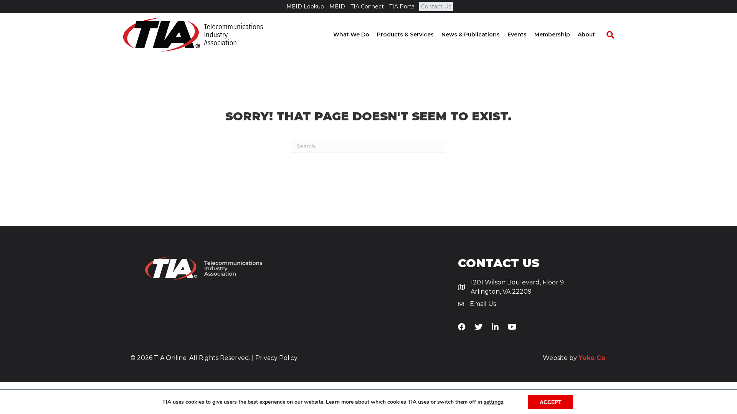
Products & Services (405, 34)
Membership (552, 34)
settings (493, 402)
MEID (337, 6)
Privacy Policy (276, 357)
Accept (551, 402)
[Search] (606, 35)
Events (517, 34)
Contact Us (436, 6)
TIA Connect (367, 6)
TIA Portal (402, 6)
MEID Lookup (305, 6)
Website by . (574, 357)
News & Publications (470, 34)
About (586, 34)
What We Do (351, 34)
